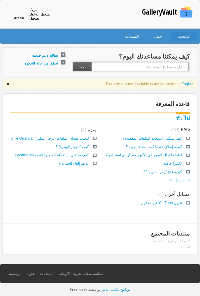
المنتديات (132, 36)
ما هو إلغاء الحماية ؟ (74, 163)
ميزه (89, 129)
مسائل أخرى (175, 193)
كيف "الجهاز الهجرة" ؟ (72, 146)
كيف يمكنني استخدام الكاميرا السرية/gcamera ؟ (51, 154)
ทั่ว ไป (183, 117)
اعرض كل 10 (179, 179)
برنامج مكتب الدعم (115, 289)
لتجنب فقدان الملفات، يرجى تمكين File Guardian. (50, 138)
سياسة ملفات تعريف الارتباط (81, 273)
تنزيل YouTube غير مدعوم (161, 202)
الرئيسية (184, 36)
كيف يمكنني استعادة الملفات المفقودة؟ (152, 138)
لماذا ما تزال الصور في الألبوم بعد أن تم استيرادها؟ (143, 154)
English (187, 83)
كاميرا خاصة (172, 163)
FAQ (181, 129)
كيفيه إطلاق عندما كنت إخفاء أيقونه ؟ (154, 146)
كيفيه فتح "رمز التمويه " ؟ (162, 171)
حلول (158, 36)
